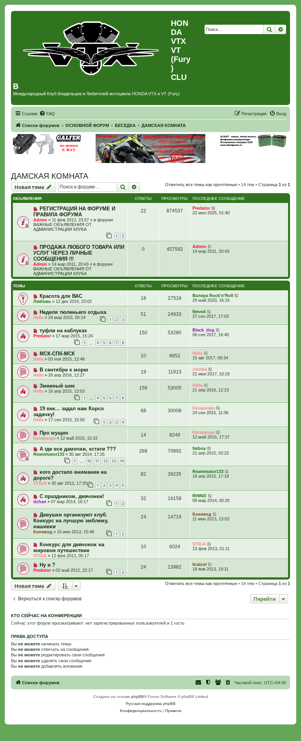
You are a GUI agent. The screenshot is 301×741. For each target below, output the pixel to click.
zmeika (199, 369)
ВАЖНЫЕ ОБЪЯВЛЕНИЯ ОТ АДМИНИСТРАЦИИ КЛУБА (62, 227)
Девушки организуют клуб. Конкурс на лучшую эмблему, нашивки (71, 520)
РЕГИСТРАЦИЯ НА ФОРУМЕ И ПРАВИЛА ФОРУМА (74, 211)
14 (122, 461)
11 (97, 461)
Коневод (42, 531)
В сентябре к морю (64, 370)
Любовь (42, 301)
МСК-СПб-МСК (57, 354)
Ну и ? (47, 565)
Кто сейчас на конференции (46, 615)
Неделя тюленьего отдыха (73, 312)
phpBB (137, 696)
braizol (199, 564)
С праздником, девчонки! (72, 496)
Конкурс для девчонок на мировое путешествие (68, 547)
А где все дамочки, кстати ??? (78, 449)
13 (114, 461)
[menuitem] (47, 113)
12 (105, 461)
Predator (201, 208)
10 (89, 461)
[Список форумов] (92, 46)
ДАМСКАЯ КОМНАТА (49, 176)
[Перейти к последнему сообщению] (213, 208)
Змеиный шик (57, 386)
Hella (38, 317)
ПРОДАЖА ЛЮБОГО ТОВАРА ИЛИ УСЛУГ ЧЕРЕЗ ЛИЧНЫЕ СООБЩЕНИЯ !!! (78, 253)
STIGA (40, 483)
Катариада (203, 408)
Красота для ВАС (61, 296)
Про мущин (54, 433)
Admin (40, 219)
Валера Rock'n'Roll (212, 295)
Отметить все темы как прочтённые (201, 184)
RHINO (199, 495)
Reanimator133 (48, 454)
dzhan (39, 501)
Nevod (199, 311)
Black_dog (203, 330)
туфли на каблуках (63, 330)
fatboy (199, 448)
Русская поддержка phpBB (151, 703)
